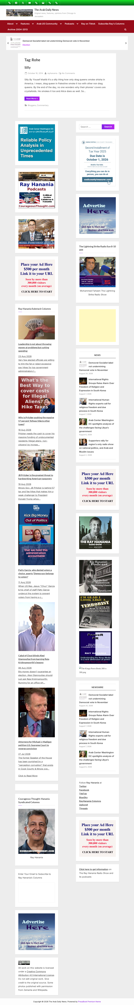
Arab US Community (47, 23)
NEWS (97, 355)
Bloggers (32, 105)
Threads (83, 808)
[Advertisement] (97, 325)
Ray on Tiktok (88, 23)
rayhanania (52, 73)
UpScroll (83, 804)
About (10, 23)
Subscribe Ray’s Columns (111, 23)
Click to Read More (27, 775)
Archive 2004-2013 (18, 29)
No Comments (68, 73)
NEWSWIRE (97, 687)
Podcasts (69, 23)
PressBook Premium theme (89, 1002)
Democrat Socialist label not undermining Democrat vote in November (56, 41)
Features (25, 23)
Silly (27, 67)
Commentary (43, 105)
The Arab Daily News (46, 9)
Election (26, 45)
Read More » (33, 98)
